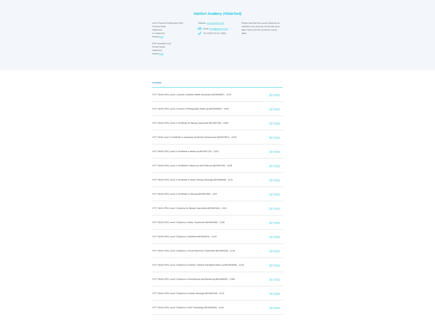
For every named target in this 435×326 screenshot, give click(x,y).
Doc (271, 94)
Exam (277, 94)
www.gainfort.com (215, 23)
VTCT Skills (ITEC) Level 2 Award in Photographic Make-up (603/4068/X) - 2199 (190, 108)
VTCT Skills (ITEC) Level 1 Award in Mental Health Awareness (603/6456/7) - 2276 (191, 94)
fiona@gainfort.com (219, 28)
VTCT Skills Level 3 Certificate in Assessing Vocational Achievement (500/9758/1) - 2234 (194, 137)
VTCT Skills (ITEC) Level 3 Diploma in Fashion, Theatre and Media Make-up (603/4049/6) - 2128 (198, 265)
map (161, 36)
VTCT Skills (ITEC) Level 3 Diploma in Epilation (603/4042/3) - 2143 (184, 236)
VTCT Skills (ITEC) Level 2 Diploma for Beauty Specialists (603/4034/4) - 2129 (189, 208)
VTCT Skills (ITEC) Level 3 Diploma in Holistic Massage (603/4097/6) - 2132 (188, 293)
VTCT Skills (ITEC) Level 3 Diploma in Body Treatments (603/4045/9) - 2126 (188, 222)
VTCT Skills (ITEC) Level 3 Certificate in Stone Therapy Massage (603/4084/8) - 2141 (192, 179)
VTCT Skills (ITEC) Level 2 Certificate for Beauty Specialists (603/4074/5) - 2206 (190, 123)
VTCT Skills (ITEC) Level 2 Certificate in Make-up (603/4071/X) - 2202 (185, 151)
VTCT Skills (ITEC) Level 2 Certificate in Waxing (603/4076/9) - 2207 (184, 194)
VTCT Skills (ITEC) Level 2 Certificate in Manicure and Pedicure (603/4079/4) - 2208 (192, 165)
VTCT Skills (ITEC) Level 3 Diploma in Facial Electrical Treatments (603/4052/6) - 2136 (193, 250)
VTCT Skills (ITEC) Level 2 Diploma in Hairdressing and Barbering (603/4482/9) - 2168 (193, 279)
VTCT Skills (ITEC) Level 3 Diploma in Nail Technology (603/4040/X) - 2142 (188, 307)
